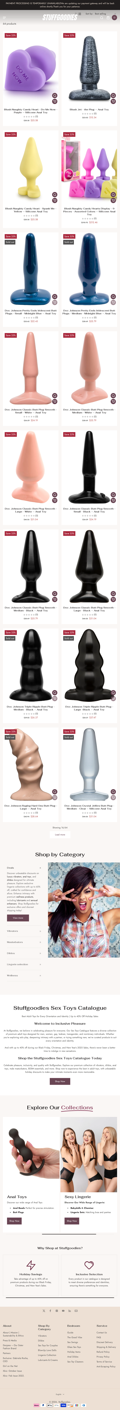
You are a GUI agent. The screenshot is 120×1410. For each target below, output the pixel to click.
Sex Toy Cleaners (75, 1361)
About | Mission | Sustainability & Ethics (13, 1334)
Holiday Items (73, 1352)
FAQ (99, 1337)
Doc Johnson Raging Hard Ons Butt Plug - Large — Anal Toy (31, 807)
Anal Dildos (72, 1356)
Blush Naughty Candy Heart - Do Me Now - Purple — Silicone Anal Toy (30, 111)
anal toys (27, 876)
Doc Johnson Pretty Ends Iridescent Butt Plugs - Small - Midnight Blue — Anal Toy (31, 312)
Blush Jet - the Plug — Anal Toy (89, 109)
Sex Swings (72, 1342)
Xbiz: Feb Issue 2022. (13, 1375)
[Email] (76, 1311)
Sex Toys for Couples (48, 1345)
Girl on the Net (10, 1366)
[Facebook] (50, 1311)
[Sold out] (54, 302)
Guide (70, 1332)
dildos (10, 880)
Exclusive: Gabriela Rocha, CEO (15, 1360)
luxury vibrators (14, 876)
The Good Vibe (74, 1337)
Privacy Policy (103, 1356)
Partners (6, 1353)
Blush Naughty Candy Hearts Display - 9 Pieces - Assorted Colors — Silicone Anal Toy (89, 211)
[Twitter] (44, 1311)
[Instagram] (57, 1311)
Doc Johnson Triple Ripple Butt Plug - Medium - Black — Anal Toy (31, 708)
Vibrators (42, 1335)
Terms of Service (104, 1361)
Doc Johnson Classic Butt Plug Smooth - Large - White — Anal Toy (31, 510)
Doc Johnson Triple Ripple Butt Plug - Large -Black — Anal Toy (89, 708)
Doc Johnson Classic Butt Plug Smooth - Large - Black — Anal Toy (89, 609)
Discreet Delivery (105, 1342)
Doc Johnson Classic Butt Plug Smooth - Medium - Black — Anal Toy (31, 609)
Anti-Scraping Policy (106, 1366)
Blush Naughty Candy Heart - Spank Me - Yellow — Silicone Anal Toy (30, 210)
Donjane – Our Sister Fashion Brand (13, 1347)
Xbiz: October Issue (12, 1371)
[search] (101, 17)
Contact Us (102, 1332)
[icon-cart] (108, 17)
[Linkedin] (69, 1311)
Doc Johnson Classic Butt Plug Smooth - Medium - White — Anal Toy (89, 411)
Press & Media (10, 1340)
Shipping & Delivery (106, 1347)
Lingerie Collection (47, 1355)
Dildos (41, 1340)
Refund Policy (103, 1352)
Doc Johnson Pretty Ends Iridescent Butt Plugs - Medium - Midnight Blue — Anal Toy (89, 312)
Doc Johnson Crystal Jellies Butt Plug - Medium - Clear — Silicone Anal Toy (89, 807)
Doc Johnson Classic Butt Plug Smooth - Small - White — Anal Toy (31, 411)
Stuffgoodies (64, 1402)
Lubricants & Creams (48, 1360)
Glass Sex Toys (74, 1347)
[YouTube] (63, 1311)
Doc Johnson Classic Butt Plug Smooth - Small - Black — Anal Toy (89, 510)
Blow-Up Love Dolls (47, 1350)
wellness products (24, 896)
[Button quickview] (54, 95)
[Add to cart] (54, 101)
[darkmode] (114, 17)
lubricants (21, 900)
